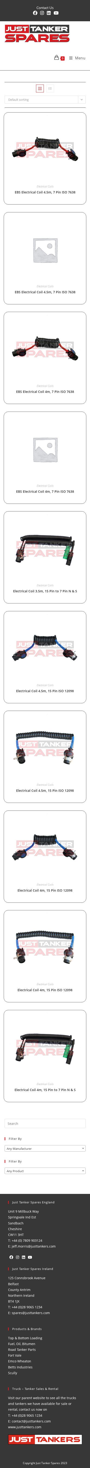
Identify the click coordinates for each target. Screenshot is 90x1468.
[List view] (50, 88)
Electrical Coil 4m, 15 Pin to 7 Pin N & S (45, 1090)
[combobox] (45, 1148)
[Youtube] (30, 1257)
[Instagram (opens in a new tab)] (42, 13)
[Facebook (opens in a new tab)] (35, 13)
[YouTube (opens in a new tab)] (55, 13)
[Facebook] (11, 1257)
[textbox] (45, 1148)
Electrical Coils (45, 186)
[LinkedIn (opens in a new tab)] (48, 13)
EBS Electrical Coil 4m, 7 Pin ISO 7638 (45, 391)
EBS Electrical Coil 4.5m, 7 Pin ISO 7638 (45, 192)
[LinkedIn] (23, 1257)
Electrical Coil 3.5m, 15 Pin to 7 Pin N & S (45, 591)
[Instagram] (17, 1257)
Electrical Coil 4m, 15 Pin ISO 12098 (45, 890)
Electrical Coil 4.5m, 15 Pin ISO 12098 (45, 691)
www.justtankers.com (24, 1427)
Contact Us (45, 7)
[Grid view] (40, 88)
